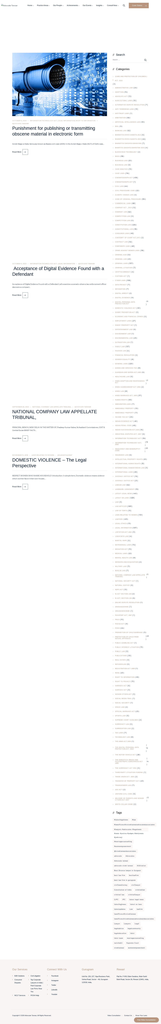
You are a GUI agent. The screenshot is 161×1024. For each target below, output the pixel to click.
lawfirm (140, 909)
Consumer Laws (122, 233)
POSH (117, 628)
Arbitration (120, 118)
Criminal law (121, 259)
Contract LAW (121, 242)
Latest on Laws (122, 498)
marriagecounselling (135, 938)
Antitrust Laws (122, 113)
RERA (117, 673)
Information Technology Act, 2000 (128, 443)
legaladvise (119, 928)
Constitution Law (123, 225)
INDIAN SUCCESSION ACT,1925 (127, 430)
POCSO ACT (119, 624)
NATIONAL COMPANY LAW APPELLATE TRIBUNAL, (54, 414)
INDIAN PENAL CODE (123, 425)
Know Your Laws (141, 1015)
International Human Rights (128, 463)
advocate (118, 856)
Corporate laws (122, 246)
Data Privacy (121, 285)
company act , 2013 (123, 208)
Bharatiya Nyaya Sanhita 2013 (128, 135)
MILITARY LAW (120, 566)
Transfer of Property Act (127, 781)
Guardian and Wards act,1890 (128, 372)
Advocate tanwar (121, 861)
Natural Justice (122, 585)
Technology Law (122, 737)
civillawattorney (120, 885)
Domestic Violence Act (125, 308)
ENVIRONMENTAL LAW (124, 338)
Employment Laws (123, 321)
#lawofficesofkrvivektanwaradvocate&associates (134, 824)
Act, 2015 (119, 80)
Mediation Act (121, 549)
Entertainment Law (124, 329)
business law (121, 160)
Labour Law (120, 485)
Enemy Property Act (124, 325)
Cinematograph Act (124, 178)
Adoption (119, 92)
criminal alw (120, 255)
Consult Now (112, 5)
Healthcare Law (122, 376)
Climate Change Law (124, 195)
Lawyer (117, 924)
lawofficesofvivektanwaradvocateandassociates (134, 919)
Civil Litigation (35, 976)
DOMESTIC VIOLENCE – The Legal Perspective (49, 462)
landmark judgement (124, 489)
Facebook (54, 976)
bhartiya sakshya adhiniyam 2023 (129, 148)
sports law (120, 716)
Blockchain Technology (126, 152)
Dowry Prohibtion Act (125, 312)
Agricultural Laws (123, 100)
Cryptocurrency (122, 272)
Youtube (54, 994)
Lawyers (119, 519)
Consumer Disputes (18, 981)
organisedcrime (122, 611)
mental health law (123, 558)
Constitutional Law (124, 229)
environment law (123, 334)
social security (122, 703)
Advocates (130, 856)
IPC (124, 899)
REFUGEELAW (120, 664)
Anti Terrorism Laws (124, 109)
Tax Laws (119, 733)
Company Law (121, 212)
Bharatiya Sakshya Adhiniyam (128, 143)
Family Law (120, 346)
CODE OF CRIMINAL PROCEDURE (128, 199)
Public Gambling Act (124, 643)
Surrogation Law (123, 728)
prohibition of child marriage (129, 632)
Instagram (55, 980)
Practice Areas (42, 5)
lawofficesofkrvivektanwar (125, 914)
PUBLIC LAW (120, 651)
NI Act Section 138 (123, 594)
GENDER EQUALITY (122, 359)
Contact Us (128, 1015)
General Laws (121, 364)
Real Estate (120, 660)
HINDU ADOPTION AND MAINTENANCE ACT (130, 381)
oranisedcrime (122, 607)
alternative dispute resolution (129, 105)
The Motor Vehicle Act (125, 755)
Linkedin (54, 990)
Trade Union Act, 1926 (124, 777)
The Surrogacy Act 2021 (126, 768)
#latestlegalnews (121, 820)
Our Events (87, 5)
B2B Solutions (19, 976)
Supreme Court (132, 943)
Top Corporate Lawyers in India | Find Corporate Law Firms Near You (37, 985)
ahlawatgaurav (65, 455)
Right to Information (86, 121)
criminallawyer (134, 895)
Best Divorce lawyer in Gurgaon (127, 870)
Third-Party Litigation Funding (129, 772)
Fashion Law (120, 351)
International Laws (124, 472)
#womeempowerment (122, 846)
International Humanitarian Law (129, 468)
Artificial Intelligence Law (127, 122)
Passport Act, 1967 (123, 615)
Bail (117, 126)
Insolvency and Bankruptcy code (127, 449)
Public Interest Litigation (127, 647)
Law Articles (121, 506)
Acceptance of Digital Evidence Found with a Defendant (58, 271)
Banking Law (120, 130)
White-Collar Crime (124, 804)
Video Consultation (113, 1015)
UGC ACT (118, 789)
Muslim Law (120, 570)
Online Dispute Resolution (127, 602)
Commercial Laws (123, 203)
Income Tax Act (122, 417)
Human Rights (121, 400)
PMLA (117, 619)
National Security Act (125, 581)
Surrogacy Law (122, 724)
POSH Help (35, 995)
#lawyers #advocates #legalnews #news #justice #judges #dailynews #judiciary (129, 830)
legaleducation (120, 933)
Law (117, 502)
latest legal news (136, 899)
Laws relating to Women (42, 455)
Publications (121, 656)
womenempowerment (136, 948)
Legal (137, 924)
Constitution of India (123, 890)
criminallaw (140, 890)
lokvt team (118, 938)
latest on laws (136, 904)
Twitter (53, 985)
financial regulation (124, 355)
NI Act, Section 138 (123, 598)
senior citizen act (123, 694)
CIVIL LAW (119, 186)
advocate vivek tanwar (123, 866)
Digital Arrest (121, 293)
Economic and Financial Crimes (129, 316)
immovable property (124, 408)
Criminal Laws (121, 263)
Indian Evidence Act (124, 421)
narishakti (118, 943)
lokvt (132, 933)
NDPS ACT (119, 589)
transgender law (123, 785)
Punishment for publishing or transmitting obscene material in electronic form (53, 131)
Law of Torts (121, 511)
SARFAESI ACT (121, 686)
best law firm (119, 875)
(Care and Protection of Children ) (131, 76)
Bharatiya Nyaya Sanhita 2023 (128, 139)
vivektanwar (119, 948)
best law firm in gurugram (125, 880)
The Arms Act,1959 (123, 741)
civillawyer (135, 885)
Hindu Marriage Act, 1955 (126, 395)
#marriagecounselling (123, 841)
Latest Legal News (123, 493)
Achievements (72, 5)
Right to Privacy (122, 681)
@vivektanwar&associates (125, 851)
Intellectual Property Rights (129, 459)
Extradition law (122, 342)
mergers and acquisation (126, 562)
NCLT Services (19, 995)
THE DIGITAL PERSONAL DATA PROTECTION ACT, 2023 (127, 748)
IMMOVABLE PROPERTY (124, 413)
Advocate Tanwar (20, 123)
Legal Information (66, 121)
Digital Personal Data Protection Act (125, 303)
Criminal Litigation (123, 267)
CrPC (116, 899)
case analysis (121, 169)
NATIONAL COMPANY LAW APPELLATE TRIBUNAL (51, 407)
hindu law (119, 391)
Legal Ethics (121, 523)
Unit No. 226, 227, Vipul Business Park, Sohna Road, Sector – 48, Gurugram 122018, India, (96, 979)
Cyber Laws (120, 280)
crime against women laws (127, 250)
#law (134, 820)
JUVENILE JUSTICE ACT (124, 476)
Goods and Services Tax (126, 368)
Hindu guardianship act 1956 (127, 387)
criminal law (119, 895)
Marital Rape (121, 540)
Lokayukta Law (121, 536)
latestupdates (120, 909)
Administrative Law (124, 88)
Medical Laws (121, 553)
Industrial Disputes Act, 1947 (128, 434)
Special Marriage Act (125, 711)
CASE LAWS (120, 173)
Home (29, 5)
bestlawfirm (134, 875)
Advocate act (121, 96)
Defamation (120, 289)
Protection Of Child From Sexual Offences (127, 637)
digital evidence (122, 297)
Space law (119, 707)
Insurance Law (121, 455)
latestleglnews (120, 904)
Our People (57, 5)
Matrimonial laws (123, 545)
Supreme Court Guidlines (126, 720)
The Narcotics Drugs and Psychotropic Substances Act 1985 (129, 761)
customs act (121, 276)
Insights (99, 5)
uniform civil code (123, 794)
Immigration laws (123, 404)
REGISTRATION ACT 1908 (125, 668)
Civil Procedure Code (125, 190)
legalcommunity (134, 928)
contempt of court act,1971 (127, 238)
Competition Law (122, 216)
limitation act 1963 (123, 532)
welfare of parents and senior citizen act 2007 (129, 799)
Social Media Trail (123, 698)
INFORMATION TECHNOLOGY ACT (43, 121)
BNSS (117, 156)
